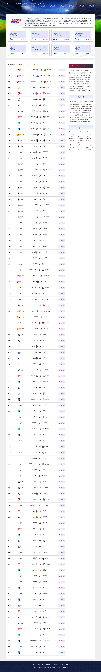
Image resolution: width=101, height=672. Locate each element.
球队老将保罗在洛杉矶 (83, 140)
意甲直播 (91, 6)
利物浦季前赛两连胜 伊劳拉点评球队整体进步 (80, 86)
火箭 (87, 136)
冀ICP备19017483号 (63, 667)
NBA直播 (32, 6)
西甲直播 (71, 6)
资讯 (39, 3)
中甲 (21, 270)
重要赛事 (33, 3)
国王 (79, 149)
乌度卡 (87, 142)
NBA (70, 131)
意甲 (56, 53)
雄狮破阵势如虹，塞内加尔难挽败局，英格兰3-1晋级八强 (83, 90)
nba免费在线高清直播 (74, 136)
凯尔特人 (71, 149)
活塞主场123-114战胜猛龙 (75, 147)
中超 (13, 39)
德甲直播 (62, 6)
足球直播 (18, 3)
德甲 (13, 53)
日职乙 (21, 140)
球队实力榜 (89, 138)
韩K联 (20, 258)
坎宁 (79, 147)
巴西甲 (21, 405)
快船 (87, 131)
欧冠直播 (52, 6)
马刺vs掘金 (71, 134)
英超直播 (23, 6)
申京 (70, 145)
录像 (44, 3)
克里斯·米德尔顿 (73, 140)
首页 (12, 3)
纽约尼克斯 (80, 138)
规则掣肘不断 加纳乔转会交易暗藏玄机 (78, 88)
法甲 (35, 53)
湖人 (79, 136)
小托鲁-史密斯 (72, 138)
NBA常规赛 (89, 145)
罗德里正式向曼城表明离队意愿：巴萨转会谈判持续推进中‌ (83, 79)
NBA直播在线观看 (90, 134)
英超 (78, 53)
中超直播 (42, 6)
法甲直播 (81, 6)
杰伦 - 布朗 (88, 149)
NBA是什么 (72, 142)
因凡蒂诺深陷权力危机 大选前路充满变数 (79, 81)
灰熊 (79, 142)
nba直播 (79, 134)
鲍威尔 (79, 145)
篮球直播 (26, 3)
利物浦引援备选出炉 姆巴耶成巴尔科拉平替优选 (80, 70)
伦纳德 (79, 131)
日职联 (21, 152)
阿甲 (21, 122)
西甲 (78, 39)
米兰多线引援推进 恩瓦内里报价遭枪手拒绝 (79, 77)
